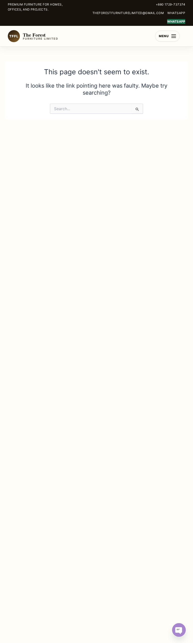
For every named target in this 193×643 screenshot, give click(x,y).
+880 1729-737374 (170, 4)
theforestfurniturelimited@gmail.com (128, 13)
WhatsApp (176, 13)
